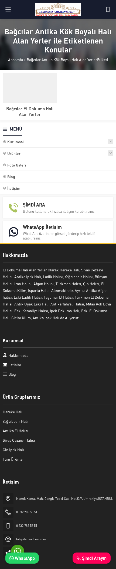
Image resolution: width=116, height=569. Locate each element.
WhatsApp (24, 558)
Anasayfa (15, 59)
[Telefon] (108, 9)
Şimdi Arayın (94, 558)
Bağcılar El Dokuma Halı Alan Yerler (29, 111)
